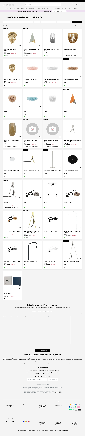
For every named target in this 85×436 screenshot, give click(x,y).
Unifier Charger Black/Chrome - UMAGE (71, 171)
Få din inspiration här (42, 350)
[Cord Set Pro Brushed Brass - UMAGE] (12, 225)
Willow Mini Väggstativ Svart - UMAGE (31, 262)
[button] (20, 46)
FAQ (10, 406)
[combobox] (43, 4)
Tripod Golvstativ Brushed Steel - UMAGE (71, 262)
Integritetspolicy (42, 424)
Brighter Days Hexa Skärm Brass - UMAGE (11, 141)
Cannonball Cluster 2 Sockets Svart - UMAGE (52, 201)
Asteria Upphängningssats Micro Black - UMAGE (11, 292)
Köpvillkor (42, 423)
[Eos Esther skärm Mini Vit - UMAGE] (52, 73)
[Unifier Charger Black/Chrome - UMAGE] (72, 164)
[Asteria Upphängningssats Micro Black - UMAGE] (12, 285)
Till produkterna (47, 11)
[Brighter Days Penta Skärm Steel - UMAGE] (52, 43)
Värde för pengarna (75, 423)
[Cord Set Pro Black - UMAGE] (52, 225)
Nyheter (64, 8)
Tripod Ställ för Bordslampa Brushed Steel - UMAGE (72, 141)
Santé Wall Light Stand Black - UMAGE (31, 141)
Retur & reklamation (42, 405)
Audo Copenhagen (75, 421)
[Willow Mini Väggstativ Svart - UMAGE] (32, 255)
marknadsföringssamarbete (58, 425)
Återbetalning (42, 406)
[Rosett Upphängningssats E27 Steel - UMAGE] (32, 194)
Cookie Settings (58, 422)
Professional (76, 8)
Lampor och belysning (6, 13)
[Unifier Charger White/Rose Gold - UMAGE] (12, 164)
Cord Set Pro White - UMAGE (50, 261)
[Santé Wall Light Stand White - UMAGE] (52, 134)
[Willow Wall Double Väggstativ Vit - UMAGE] (72, 225)
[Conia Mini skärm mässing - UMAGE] (12, 73)
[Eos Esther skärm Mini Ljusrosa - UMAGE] (32, 73)
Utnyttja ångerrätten (42, 407)
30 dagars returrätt (58, 405)
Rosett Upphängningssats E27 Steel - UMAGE (32, 201)
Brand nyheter (58, 423)
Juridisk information (42, 422)
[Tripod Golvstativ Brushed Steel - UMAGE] (72, 255)
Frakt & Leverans (42, 404)
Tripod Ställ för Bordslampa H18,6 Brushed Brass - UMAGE (31, 171)
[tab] (8, 22)
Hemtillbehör (75, 424)
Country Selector (42, 425)
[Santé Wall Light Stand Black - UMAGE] (32, 134)
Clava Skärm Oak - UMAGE (70, 49)
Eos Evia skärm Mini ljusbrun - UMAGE (10, 110)
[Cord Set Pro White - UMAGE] (52, 255)
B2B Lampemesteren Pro (58, 424)
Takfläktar (32, 8)
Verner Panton (74, 422)
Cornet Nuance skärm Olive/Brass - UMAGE (32, 50)
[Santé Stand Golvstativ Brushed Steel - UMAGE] (52, 164)
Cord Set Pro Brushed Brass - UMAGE (12, 231)
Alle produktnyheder (74, 425)
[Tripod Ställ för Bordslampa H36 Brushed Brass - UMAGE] (32, 225)
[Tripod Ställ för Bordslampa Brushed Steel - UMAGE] (72, 134)
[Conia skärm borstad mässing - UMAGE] (12, 43)
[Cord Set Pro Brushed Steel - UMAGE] (12, 255)
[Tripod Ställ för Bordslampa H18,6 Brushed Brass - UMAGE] (32, 164)
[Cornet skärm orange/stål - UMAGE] (72, 103)
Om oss (42, 421)
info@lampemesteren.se (10, 405)
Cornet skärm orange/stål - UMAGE (72, 110)
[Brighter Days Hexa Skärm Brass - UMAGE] (12, 134)
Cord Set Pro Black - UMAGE (50, 231)
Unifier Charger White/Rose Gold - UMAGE (11, 171)
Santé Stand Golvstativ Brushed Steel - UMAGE (52, 171)
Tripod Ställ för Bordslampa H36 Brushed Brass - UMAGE (31, 232)
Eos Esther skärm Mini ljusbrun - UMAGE (71, 80)
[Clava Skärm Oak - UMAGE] (72, 43)
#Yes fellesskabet (58, 421)
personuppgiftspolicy (58, 392)
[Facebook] (6, 421)
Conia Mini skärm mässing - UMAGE (12, 79)
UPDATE (58, 11)
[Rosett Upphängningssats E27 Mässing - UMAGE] (72, 194)
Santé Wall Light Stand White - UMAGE (51, 141)
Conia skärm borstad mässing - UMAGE (11, 50)
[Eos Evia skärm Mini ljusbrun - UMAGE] (12, 103)
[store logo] (9, 4)
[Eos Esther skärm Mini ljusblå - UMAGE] (32, 103)
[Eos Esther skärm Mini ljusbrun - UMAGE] (72, 73)
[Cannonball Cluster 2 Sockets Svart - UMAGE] (52, 194)
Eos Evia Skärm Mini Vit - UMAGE (51, 110)
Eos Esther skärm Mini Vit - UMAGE (52, 79)
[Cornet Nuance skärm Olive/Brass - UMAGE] (32, 43)
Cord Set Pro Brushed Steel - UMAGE (12, 261)
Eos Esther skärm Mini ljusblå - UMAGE (31, 110)
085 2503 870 (10, 404)
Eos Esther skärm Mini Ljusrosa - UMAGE (31, 80)
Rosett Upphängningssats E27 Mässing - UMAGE (71, 201)
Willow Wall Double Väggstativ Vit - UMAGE (72, 232)
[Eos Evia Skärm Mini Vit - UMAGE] (52, 103)
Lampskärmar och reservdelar (15, 13)
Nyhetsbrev (58, 404)
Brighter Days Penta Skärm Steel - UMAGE (52, 50)
